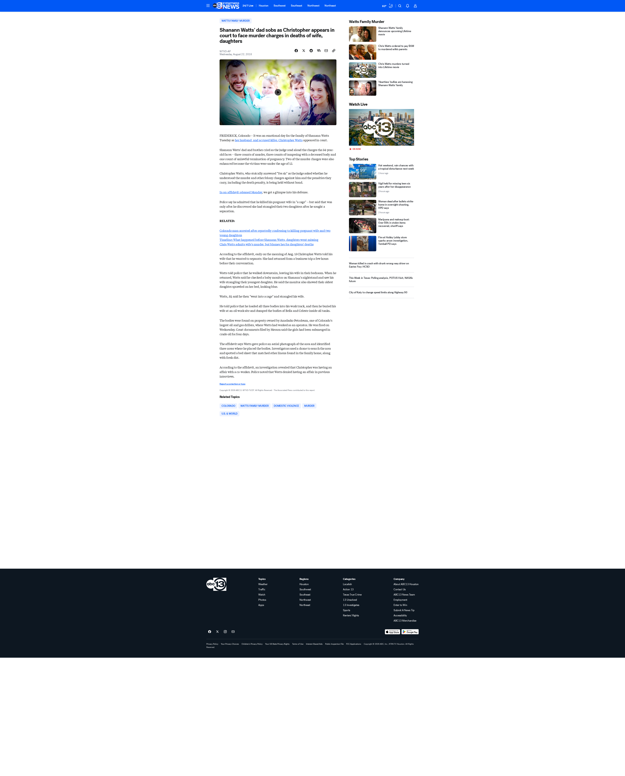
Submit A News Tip (404, 610)
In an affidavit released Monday (241, 192)
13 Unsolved (350, 600)
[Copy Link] (333, 50)
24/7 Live (248, 5)
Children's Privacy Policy (252, 644)
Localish (347, 584)
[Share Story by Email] (326, 50)
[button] (208, 5)
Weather (262, 584)
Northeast (330, 5)
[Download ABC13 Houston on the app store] (392, 631)
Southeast (296, 5)
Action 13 (348, 589)
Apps (261, 605)
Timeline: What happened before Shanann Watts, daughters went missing (269, 239)
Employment (400, 600)
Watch (261, 594)
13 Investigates (351, 605)
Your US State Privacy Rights (277, 644)
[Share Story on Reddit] (311, 50)
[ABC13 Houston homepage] (226, 5)
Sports (346, 610)
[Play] (381, 127)
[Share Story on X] (303, 50)
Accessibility (400, 615)
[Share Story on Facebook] (296, 50)
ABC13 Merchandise (405, 620)
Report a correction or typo (232, 384)
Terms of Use (297, 644)
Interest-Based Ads (314, 644)
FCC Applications (353, 644)
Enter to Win (400, 605)
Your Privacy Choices (230, 644)
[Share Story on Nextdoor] (318, 50)
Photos (262, 600)
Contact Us (400, 589)
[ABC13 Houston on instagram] (225, 632)
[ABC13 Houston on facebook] (209, 632)
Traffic (261, 589)
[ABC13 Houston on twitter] (217, 632)
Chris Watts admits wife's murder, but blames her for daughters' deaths (266, 244)
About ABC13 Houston (406, 584)
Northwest (313, 5)
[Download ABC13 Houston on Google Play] (410, 631)
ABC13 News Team (404, 594)
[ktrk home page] (216, 584)
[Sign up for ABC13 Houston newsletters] (233, 632)
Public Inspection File (334, 644)
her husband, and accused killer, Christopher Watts (269, 140)
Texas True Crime (352, 594)
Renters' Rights (351, 615)
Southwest (280, 5)
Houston (263, 5)
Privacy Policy (212, 644)
